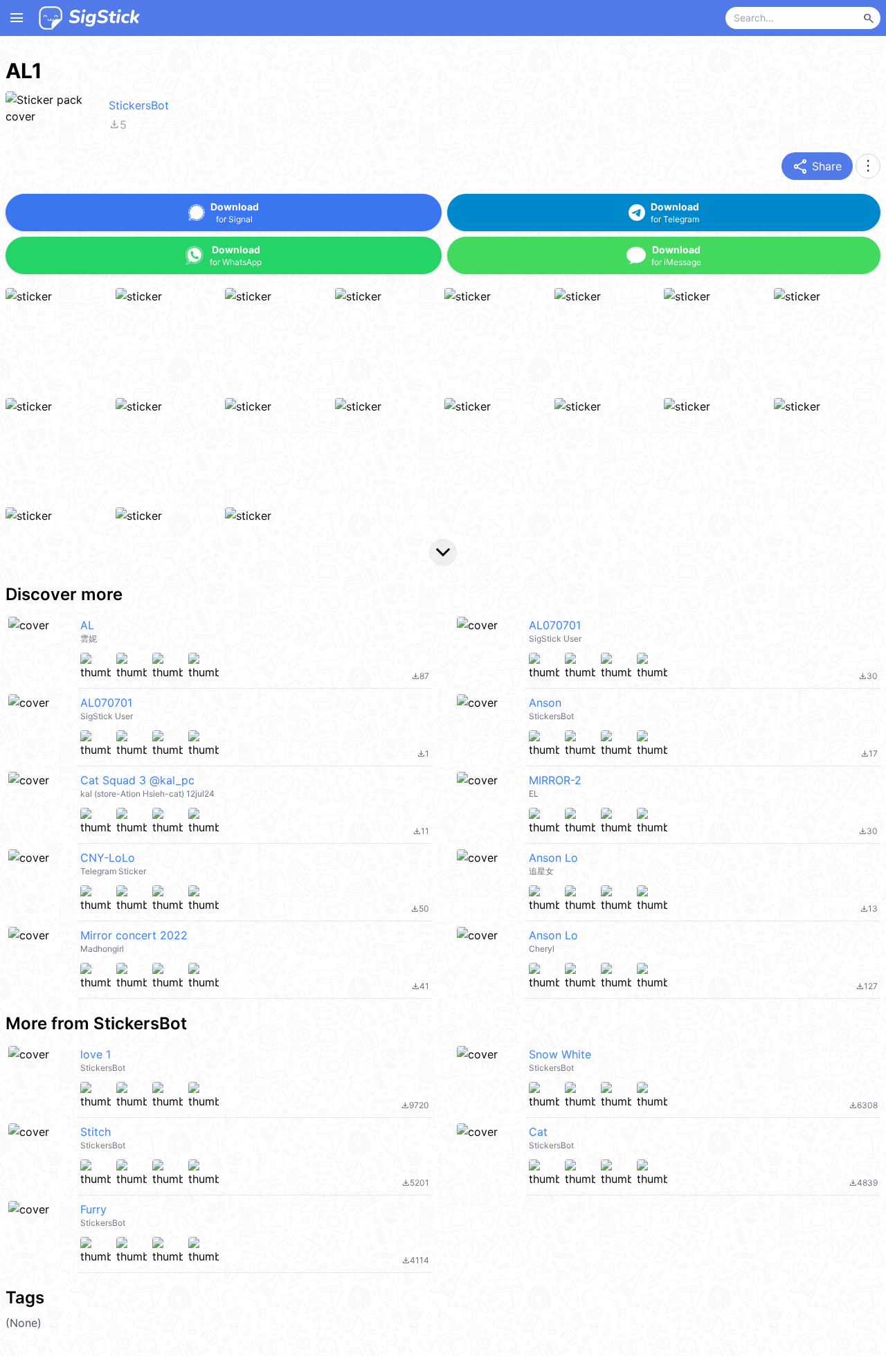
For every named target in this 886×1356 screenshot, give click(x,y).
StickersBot (139, 105)
